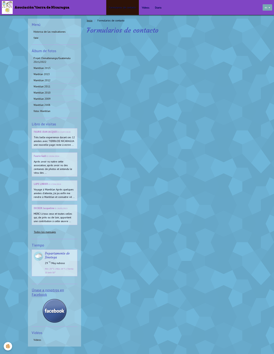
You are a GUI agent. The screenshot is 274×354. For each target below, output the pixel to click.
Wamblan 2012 (42, 80)
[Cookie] (8, 346)
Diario (158, 7)
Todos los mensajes (45, 232)
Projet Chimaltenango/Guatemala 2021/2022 (52, 60)
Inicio (89, 20)
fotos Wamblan (42, 111)
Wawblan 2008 (42, 105)
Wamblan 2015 (42, 68)
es (266, 7)
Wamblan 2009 (42, 98)
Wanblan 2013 (42, 74)
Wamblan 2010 (42, 92)
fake (36, 37)
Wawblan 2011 (42, 86)
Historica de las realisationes (50, 31)
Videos (145, 7)
